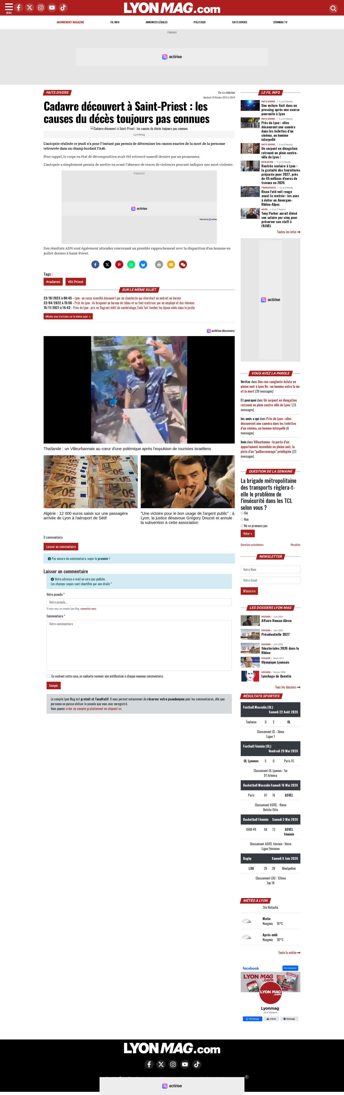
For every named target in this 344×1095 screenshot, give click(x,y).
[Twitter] (28, 8)
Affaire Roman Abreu (276, 620)
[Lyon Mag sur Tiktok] (195, 1067)
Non (246, 519)
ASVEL (264, 209)
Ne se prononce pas (255, 525)
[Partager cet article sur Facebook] (95, 264)
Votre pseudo (55, 594)
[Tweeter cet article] (107, 264)
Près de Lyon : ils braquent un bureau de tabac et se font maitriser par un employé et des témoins (134, 302)
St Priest (76, 281)
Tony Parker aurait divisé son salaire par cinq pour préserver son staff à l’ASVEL (279, 219)
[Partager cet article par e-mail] (171, 264)
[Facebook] (17, 8)
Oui (245, 513)
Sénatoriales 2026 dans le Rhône (280, 650)
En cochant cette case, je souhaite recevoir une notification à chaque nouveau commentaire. (107, 676)
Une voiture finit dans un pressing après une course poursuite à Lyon (280, 109)
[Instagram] (39, 8)
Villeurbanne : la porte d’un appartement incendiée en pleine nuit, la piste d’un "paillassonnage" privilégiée (268, 447)
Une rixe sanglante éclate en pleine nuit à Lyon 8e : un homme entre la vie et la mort (270, 386)
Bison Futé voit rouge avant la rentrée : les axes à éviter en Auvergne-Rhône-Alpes (280, 198)
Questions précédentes (252, 545)
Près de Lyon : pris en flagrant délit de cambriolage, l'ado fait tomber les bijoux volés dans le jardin (134, 307)
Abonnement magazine (70, 22)
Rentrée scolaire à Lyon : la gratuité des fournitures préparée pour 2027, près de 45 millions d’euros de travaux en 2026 (280, 174)
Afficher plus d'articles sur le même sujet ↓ (68, 316)
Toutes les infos (287, 231)
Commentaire (56, 616)
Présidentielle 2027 (275, 634)
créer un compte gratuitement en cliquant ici (93, 708)
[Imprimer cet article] (159, 264)
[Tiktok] (62, 8)
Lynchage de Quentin (276, 676)
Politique (200, 22)
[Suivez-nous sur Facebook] (270, 994)
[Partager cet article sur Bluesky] (143, 264)
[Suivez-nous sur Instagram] (172, 1067)
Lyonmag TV (280, 22)
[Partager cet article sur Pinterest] (119, 264)
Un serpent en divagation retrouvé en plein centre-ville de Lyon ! (279, 152)
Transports (268, 187)
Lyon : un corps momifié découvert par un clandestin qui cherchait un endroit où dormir (128, 298)
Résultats (295, 545)
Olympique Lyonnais (275, 662)
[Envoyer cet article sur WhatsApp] (131, 264)
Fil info (114, 22)
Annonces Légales (156, 22)
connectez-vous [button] (88, 608)
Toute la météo (287, 952)
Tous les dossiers (286, 687)
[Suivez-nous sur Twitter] (160, 1067)
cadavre (54, 281)
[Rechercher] (332, 9)
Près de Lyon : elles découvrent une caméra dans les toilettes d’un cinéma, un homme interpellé (278, 131)
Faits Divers (239, 22)
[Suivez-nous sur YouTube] (184, 1067)
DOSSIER (265, 616)
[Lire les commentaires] (183, 264)
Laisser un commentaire (61, 546)
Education (267, 162)
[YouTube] (51, 8)
